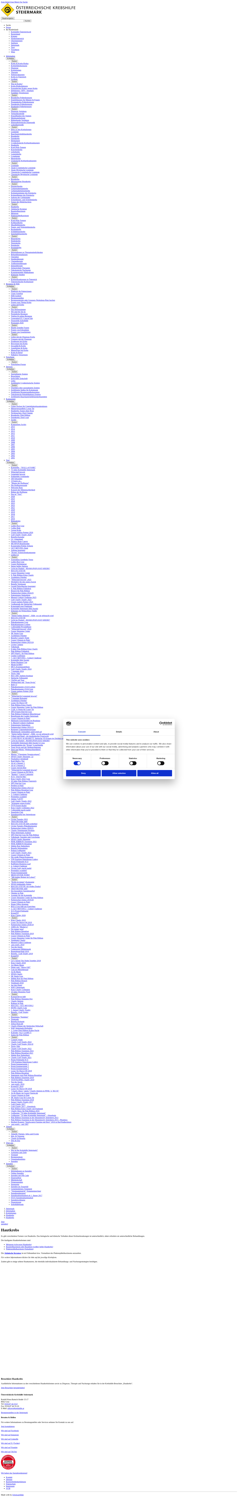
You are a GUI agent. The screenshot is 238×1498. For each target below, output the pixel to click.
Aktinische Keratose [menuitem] (19, 209)
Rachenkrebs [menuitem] (16, 229)
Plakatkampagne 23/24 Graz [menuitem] (22, 689)
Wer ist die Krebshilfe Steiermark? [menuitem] (24, 1150)
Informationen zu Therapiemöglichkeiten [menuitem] (27, 252)
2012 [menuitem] (13, 433)
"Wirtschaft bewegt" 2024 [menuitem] (21, 629)
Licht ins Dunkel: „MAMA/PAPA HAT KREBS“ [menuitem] (30, 568)
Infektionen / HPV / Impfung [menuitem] (22, 91)
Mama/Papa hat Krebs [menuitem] (19, 350)
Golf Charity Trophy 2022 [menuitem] (21, 801)
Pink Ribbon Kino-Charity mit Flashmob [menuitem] (27, 1109)
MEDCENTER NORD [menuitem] (20, 875)
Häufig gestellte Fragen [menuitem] (20, 328)
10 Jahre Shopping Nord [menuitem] (20, 992)
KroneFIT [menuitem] (15, 913)
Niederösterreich (17, 38)
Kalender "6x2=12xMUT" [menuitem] (21, 1033)
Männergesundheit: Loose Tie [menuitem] (22, 409)
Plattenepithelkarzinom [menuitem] (20, 216)
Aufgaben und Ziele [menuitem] (19, 1152)
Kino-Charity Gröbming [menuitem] (20, 990)
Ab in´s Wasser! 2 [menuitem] (18, 765)
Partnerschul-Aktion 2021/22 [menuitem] (22, 788)
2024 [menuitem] (13, 501)
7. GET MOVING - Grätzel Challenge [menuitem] (26, 658)
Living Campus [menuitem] (17, 645)
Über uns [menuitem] (9, 1143)
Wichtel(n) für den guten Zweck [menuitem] (23, 582)
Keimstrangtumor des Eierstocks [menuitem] (23, 193)
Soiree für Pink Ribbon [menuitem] (20, 1035)
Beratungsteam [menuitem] (17, 1157)
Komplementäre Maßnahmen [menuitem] (22, 272)
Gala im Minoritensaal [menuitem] (19, 970)
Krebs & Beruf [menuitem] (17, 352)
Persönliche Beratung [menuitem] (19, 314)
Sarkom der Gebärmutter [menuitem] (20, 197)
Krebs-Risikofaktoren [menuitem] (19, 86)
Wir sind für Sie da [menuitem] (18, 312)
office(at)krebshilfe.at (15, 1408)
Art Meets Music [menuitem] (17, 965)
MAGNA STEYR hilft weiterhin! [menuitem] (24, 824)
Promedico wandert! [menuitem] (19, 797)
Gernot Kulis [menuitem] (16, 530)
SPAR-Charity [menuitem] (16, 974)
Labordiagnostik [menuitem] (17, 125)
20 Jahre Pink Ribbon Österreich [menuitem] (23, 781)
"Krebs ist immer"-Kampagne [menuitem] (22, 882)
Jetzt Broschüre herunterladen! (13, 1388)
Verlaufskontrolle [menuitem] (17, 114)
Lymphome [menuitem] (15, 156)
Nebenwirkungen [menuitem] (18, 75)
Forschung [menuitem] (10, 357)
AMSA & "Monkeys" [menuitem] (19, 927)
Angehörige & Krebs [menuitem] (19, 348)
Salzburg (14, 43)
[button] (8, 18)
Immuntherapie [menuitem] (17, 266)
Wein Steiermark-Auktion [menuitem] (21, 833)
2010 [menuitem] (13, 438)
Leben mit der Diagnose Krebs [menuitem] (23, 337)
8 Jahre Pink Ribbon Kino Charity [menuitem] (24, 649)
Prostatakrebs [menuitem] (16, 247)
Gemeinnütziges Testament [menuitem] (21, 1189)
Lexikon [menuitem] (14, 79)
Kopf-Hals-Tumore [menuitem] (18, 147)
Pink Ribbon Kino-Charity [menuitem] (21, 705)
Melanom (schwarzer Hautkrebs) (19, 1244)
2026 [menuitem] (13, 496)
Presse (8, 27)
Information (10, 1211)
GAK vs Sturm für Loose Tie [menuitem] (22, 709)
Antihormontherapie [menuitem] (19, 263)
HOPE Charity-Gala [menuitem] (19, 1008)
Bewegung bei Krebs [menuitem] (19, 344)
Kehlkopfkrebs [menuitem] (17, 223)
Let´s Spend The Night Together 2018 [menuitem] (26, 961)
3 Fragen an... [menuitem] (16, 481)
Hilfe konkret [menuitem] (16, 296)
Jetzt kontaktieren (8, 1426)
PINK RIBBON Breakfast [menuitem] (21, 844)
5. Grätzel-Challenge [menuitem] (19, 794)
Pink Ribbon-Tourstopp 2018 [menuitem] (22, 1100)
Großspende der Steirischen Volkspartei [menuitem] (26, 604)
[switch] (105, 763)
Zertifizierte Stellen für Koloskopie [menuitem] (24, 390)
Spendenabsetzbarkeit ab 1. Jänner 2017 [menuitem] (26, 1195)
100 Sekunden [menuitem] (16, 479)
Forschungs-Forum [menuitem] (18, 364)
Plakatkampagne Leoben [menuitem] (20, 624)
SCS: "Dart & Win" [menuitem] (18, 777)
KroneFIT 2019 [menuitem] (17, 1086)
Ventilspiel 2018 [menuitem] (17, 983)
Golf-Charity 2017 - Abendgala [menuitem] (23, 1106)
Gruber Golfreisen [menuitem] (18, 656)
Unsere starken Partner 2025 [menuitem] (22, 602)
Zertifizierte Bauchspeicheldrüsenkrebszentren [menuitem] (29, 397)
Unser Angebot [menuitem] (17, 294)
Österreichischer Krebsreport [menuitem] (22, 282)
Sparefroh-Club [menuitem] (17, 812)
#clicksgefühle (18, 1495)
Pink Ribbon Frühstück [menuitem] (20, 651)
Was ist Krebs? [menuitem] (17, 84)
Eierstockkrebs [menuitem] (16, 186)
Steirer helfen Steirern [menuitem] (19, 566)
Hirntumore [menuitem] (15, 141)
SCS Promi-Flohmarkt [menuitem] (19, 911)
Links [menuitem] (13, 381)
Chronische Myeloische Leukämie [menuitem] (24, 174)
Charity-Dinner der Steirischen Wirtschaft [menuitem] (27, 1026)
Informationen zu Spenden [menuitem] (21, 1171)
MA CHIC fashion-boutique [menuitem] (22, 676)
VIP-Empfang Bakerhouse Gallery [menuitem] (24, 859)
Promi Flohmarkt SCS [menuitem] (19, 1060)
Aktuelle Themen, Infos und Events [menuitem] (25, 1134)
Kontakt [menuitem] (9, 1477)
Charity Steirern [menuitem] (17, 1001)
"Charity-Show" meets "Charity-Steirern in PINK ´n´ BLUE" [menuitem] (35, 1091)
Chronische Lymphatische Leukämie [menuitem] (25, 172)
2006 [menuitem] (13, 447)
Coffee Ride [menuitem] (15, 528)
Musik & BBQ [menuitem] (17, 665)
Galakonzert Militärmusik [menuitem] (21, 949)
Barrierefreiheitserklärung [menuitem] (16, 1482)
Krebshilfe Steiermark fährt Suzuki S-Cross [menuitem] (28, 743)
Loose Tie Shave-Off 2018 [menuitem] (21, 1089)
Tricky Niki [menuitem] (15, 673)
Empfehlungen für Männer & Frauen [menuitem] (25, 100)
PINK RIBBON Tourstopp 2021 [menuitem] (24, 842)
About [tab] (156, 732)
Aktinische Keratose (12, 1253)
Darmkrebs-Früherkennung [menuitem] (21, 104)
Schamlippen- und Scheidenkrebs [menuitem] (24, 200)
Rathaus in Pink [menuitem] (17, 1003)
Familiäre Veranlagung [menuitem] (20, 93)
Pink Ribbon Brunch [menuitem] (19, 981)
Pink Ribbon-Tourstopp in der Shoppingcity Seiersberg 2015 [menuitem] (34, 1118)
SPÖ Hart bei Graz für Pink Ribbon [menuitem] (25, 835)
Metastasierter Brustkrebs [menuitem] (21, 181)
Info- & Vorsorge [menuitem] (17, 1136)
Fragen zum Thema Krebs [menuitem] (21, 302)
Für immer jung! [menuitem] (17, 929)
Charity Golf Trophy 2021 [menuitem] (21, 1057)
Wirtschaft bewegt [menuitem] (18, 472)
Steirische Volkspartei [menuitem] (19, 678)
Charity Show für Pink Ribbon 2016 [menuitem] (25, 1111)
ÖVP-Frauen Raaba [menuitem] (19, 806)
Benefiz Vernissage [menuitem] (18, 584)
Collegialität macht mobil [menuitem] (20, 810)
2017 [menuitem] (13, 516)
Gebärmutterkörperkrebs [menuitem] (20, 191)
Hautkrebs (10, 1215)
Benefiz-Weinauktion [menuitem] (19, 848)
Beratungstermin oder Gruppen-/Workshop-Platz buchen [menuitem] (33, 300)
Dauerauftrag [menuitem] (16, 1178)
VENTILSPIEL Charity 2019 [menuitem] (22, 1080)
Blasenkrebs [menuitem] (15, 239)
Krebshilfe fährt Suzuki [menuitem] (20, 660)
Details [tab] (119, 732)
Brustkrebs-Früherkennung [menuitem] (21, 98)
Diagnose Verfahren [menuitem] (19, 111)
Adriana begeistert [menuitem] (18, 550)
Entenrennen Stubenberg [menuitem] (20, 595)
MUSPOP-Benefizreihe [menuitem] (20, 544)
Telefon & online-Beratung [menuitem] (21, 316)
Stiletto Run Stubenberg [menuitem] (20, 846)
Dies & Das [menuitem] (15, 1141)
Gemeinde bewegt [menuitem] (18, 474)
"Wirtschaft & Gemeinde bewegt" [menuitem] (24, 696)
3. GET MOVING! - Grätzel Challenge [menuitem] (26, 909)
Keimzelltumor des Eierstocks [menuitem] (22, 195)
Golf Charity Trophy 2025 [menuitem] (21, 600)
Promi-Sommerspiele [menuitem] (19, 873)
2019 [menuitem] (13, 512)
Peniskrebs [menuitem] (15, 245)
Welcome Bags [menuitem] (17, 488)
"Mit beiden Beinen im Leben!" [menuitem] (23, 877)
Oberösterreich (16, 41)
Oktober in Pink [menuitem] (17, 893)
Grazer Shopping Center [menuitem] (20, 573)
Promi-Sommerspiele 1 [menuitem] (20, 1064)
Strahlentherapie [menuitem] (17, 259)
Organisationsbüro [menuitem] (18, 1159)
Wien (13, 52)
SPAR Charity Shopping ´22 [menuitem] (22, 757)
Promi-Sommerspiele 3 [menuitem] (20, 1069)
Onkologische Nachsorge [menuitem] (21, 270)
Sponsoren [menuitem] (15, 1184)
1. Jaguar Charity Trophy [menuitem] (20, 1010)
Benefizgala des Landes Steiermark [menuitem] (24, 716)
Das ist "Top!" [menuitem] (16, 494)
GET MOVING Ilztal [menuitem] (19, 548)
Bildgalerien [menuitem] (15, 521)
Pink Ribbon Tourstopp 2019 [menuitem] (22, 934)
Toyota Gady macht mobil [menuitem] (21, 868)
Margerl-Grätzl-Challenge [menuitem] (21, 942)
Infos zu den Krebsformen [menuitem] (21, 130)
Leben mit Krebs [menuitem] (17, 305)
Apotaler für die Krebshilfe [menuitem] (21, 895)
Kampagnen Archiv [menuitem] (18, 424)
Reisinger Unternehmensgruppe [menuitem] (23, 729)
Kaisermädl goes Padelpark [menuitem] (21, 606)
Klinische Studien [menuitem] (18, 275)
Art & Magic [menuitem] (16, 972)
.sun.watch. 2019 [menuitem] (17, 945)
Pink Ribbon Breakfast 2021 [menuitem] (22, 1053)
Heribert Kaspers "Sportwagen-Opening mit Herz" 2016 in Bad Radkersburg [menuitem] (41, 1122)
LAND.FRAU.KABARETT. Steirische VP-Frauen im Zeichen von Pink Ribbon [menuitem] (43, 738)
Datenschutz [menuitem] (11, 1484)
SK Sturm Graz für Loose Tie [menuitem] (22, 1098)
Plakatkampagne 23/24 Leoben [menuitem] (23, 687)
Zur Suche (23, 2)
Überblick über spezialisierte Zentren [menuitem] (25, 388)
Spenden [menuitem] (14, 1161)
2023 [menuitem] (13, 503)
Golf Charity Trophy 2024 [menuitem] (21, 669)
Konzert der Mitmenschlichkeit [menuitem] (23, 490)
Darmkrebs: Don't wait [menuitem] (20, 417)
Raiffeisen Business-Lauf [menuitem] (21, 864)
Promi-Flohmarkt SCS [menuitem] (19, 862)
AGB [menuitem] (8, 1488)
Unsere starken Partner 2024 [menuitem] (22, 691)
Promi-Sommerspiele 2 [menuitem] (20, 1066)
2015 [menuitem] (13, 427)
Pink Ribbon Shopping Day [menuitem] (22, 999)
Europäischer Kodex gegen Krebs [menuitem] (24, 88)
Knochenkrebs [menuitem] (16, 150)
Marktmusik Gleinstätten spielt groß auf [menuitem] (26, 732)
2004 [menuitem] (13, 451)
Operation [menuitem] (15, 257)
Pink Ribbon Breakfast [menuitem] (20, 931)
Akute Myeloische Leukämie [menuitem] (22, 170)
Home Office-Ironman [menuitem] (19, 904)
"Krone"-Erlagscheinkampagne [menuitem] (23, 552)
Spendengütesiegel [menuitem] (18, 1193)
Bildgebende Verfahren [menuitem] (20, 120)
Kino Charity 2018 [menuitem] (18, 963)
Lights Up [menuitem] (15, 555)
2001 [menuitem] (13, 458)
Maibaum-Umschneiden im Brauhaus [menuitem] (25, 721)
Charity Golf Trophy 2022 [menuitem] (21, 1049)
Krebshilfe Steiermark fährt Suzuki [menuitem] (24, 609)
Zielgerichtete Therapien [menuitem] (20, 268)
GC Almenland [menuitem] (17, 539)
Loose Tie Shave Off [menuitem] (19, 703)
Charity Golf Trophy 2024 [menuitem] (21, 1042)
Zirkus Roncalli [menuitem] (17, 1024)
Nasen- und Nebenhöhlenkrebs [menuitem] (23, 227)
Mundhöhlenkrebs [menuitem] (18, 225)
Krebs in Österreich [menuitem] (18, 77)
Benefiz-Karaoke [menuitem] (17, 537)
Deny (83, 773)
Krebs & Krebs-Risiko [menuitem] (20, 63)
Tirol (13, 47)
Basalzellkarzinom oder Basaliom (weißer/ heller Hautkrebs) (29, 1247)
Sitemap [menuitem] (9, 1479)
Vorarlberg (15, 50)
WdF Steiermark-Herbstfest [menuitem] (21, 1028)
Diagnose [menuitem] (14, 68)
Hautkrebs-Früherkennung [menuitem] (21, 106)
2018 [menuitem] (13, 514)
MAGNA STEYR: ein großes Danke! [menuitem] (26, 886)
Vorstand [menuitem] (14, 1155)
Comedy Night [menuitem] (17, 1040)
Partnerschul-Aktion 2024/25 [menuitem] (22, 593)
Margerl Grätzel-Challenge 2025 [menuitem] (23, 597)
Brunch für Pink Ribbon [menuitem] (20, 591)
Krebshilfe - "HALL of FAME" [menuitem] (23, 468)
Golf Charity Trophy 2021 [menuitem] (21, 853)
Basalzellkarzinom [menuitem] (18, 211)
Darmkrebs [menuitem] (15, 138)
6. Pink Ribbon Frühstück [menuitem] (21, 588)
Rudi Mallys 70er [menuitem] (18, 761)
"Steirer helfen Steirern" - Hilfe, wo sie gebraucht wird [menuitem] (32, 616)
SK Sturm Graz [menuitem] (17, 633)
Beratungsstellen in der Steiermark (14, 1413)
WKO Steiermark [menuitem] (18, 987)
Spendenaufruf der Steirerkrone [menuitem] (23, 814)
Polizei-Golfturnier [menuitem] (18, 850)
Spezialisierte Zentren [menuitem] (19, 374)
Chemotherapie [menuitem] (17, 261)
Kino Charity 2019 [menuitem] (18, 920)
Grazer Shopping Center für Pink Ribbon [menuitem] (27, 707)
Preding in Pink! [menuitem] (17, 785)
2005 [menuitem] (13, 449)
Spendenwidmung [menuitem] (18, 1200)
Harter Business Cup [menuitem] (19, 662)
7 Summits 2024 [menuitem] (17, 671)
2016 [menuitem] (13, 519)
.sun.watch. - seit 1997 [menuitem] (20, 1124)
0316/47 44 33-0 (10, 1404)
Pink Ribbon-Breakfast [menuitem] (20, 1073)
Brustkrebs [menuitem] (15, 136)
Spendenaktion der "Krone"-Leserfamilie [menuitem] (27, 745)
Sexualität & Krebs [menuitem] (18, 346)
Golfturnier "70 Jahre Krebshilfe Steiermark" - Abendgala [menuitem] (33, 1115)
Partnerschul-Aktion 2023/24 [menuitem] (22, 642)
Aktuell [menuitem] (9, 1126)
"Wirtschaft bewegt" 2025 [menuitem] (21, 580)
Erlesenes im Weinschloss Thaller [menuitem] (24, 611)
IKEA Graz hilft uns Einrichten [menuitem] (23, 906)
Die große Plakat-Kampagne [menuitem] (22, 857)
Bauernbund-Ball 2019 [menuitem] (20, 951)
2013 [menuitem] (13, 431)
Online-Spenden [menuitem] (17, 1173)
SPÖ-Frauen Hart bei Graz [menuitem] (21, 712)
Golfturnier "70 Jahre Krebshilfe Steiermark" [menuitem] (28, 1113)
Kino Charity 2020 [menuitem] (18, 915)
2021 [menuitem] (13, 508)
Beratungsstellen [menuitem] (17, 298)
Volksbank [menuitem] (15, 647)
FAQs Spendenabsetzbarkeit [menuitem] (22, 1198)
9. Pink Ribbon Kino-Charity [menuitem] (22, 575)
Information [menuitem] (10, 56)
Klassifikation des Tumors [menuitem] (21, 116)
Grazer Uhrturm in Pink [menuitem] (20, 1095)
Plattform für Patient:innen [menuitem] (21, 291)
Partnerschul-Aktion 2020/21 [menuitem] (22, 828)
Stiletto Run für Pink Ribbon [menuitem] (22, 978)
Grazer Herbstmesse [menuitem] (19, 564)
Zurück (14, 61)
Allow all (154, 773)
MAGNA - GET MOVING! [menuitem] (22, 1006)
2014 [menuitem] (13, 429)
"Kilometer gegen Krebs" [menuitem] (21, 803)
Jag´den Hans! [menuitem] (16, 985)
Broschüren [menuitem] (15, 376)
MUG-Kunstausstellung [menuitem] (20, 667)
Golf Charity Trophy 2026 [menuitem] (21, 535)
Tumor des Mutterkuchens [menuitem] (21, 202)
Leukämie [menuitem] (15, 132)
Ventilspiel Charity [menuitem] (18, 940)
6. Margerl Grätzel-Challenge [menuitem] (22, 723)
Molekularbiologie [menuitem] (18, 118)
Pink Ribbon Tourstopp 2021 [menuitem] (22, 1051)
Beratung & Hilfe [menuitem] (13, 284)
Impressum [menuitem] (10, 1486)
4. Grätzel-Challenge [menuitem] (19, 866)
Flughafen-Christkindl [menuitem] (19, 759)
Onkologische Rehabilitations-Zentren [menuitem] (26, 394)
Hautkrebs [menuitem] (15, 145)
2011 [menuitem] (13, 436)
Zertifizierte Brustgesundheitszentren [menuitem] (25, 392)
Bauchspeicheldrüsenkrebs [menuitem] (21, 134)
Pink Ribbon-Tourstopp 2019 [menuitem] (22, 1078)
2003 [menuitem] (13, 453)
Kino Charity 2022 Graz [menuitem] (20, 779)
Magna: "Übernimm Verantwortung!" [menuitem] (25, 754)
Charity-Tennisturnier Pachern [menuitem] (22, 830)
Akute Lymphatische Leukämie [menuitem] (23, 168)
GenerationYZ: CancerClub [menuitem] (22, 318)
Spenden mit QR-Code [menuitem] (20, 1175)
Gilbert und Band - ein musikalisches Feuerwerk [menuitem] (30, 736)
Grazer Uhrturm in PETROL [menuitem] (22, 772)
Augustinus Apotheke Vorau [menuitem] (22, 560)
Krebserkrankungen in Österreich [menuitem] (24, 279)
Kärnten (14, 36)
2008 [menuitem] (13, 442)
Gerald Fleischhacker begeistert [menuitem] (23, 586)
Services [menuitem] (9, 367)
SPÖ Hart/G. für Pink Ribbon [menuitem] (22, 653)
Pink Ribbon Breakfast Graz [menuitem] (22, 790)
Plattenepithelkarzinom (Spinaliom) (19, 1249)
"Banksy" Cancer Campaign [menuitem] (22, 774)
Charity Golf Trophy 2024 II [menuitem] (22, 1044)
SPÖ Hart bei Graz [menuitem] (18, 783)
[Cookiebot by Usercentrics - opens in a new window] (161, 723)
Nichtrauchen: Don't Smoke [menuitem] (22, 413)
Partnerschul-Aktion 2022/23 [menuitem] (22, 727)
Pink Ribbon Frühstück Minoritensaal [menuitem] (25, 714)
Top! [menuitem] (8, 460)
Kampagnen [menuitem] (10, 399)
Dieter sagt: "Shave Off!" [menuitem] (21, 967)
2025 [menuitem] (13, 499)
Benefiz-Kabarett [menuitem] (17, 1021)
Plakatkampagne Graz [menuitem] (19, 622)
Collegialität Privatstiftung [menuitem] (21, 627)
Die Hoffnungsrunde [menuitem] (19, 485)
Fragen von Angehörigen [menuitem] (20, 332)
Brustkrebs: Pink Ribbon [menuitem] (20, 415)
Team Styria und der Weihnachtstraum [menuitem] (26, 747)
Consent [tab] (82, 732)
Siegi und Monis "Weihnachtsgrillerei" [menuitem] (26, 750)
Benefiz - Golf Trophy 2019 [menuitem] (22, 954)
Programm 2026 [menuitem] (17, 323)
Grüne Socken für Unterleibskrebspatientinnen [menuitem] (29, 406)
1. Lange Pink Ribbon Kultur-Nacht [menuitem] (25, 1030)
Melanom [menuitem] (14, 213)
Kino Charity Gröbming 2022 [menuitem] (22, 808)
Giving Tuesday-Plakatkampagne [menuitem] (24, 826)
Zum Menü (14, 2)
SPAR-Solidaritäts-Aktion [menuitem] (21, 884)
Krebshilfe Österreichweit (21, 32)
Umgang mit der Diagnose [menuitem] (21, 339)
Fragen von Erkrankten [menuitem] (20, 330)
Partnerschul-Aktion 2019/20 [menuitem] (22, 900)
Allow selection (119, 773)
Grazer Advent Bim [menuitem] (18, 768)
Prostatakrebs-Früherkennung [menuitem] (22, 102)
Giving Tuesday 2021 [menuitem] (19, 819)
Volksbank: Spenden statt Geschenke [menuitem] (25, 837)
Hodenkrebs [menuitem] (15, 241)
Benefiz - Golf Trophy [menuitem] (19, 1012)
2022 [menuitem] (13, 505)
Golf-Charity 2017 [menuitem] (18, 1104)
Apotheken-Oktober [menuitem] (19, 577)
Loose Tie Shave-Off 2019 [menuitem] (21, 922)
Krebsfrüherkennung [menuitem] (19, 66)
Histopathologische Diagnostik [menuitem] (23, 122)
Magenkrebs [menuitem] (16, 158)
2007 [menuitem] (13, 445)
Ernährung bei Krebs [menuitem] (19, 341)
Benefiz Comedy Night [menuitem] (20, 638)
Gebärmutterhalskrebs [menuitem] (19, 188)
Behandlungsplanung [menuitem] (19, 255)
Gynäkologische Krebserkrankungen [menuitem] (25, 143)
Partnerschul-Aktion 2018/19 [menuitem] (22, 925)
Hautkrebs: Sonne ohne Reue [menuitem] (22, 411)
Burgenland (15, 34)
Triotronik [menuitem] (15, 1019)
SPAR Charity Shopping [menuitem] (20, 839)
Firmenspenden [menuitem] (17, 1182)
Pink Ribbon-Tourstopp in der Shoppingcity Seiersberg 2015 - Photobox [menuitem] (39, 1120)
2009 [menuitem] (13, 440)
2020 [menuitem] (13, 510)
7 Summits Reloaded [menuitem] (19, 698)
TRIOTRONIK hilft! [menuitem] (19, 821)
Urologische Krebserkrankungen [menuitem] (23, 161)
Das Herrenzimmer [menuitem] (18, 309)
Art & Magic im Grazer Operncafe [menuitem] (24, 1093)
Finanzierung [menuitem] (16, 1202)
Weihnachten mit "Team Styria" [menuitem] (23, 682)
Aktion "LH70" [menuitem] (17, 799)
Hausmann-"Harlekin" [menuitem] (20, 1017)
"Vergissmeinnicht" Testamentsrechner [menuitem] (26, 1191)
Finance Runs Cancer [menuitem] (19, 541)
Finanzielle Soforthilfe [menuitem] (19, 321)
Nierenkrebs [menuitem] (15, 243)
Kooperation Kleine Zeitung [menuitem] (22, 546)
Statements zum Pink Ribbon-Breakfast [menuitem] (26, 1075)
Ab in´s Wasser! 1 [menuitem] (18, 763)
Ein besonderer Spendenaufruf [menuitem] (23, 891)
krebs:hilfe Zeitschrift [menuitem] (19, 378)
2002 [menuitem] (13, 456)
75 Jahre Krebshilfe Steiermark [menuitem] (23, 470)
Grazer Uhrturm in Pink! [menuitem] (20, 640)
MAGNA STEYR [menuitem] (18, 571)
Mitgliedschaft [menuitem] (16, 1180)
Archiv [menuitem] (13, 420)
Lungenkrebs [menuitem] (16, 154)
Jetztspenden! (4, 1223)
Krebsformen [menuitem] (16, 70)
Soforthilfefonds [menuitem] (17, 1204)
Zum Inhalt (5, 2)
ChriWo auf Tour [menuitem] (17, 680)
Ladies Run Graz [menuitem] (17, 526)
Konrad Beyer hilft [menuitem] (18, 997)
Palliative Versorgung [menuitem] (19, 355)
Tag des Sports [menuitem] (16, 947)
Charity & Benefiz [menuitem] (18, 1138)
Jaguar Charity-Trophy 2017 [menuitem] (22, 1102)
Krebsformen (11, 1213)
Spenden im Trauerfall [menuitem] (19, 1187)
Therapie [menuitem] (14, 72)
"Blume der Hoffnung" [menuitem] (20, 483)
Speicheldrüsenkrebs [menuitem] (19, 234)
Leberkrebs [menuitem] (15, 152)
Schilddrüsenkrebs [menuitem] (18, 232)
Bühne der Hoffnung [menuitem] (19, 492)
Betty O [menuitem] (14, 685)
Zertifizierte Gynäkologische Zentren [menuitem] (25, 383)
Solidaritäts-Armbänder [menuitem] (20, 476)
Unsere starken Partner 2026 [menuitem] (22, 532)
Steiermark (15, 45)
